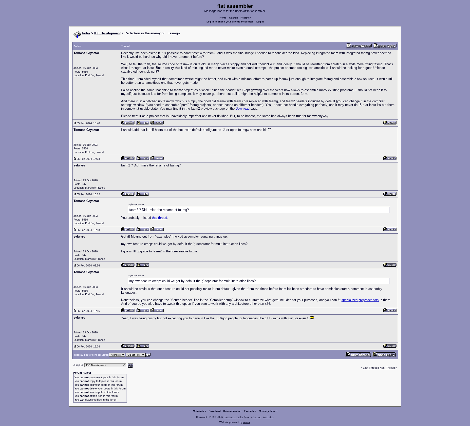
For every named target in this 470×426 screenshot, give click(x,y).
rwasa (246, 422)
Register (246, 17)
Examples (250, 411)
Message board (268, 411)
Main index (199, 411)
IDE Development (107, 33)
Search (233, 17)
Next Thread (387, 367)
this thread (159, 218)
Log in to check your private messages (230, 21)
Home (223, 17)
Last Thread (370, 367)
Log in (260, 21)
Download (242, 108)
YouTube (268, 417)
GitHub (257, 417)
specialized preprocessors (360, 300)
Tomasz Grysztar (233, 417)
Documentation (232, 411)
